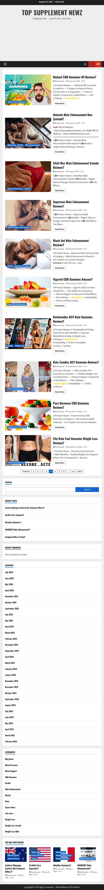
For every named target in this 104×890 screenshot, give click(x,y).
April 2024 (9, 656)
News (7, 801)
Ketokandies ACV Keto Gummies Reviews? (28, 333)
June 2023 (9, 717)
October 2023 (10, 693)
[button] (5, 64)
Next (80, 471)
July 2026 (9, 572)
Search (8, 482)
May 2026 (9, 584)
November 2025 (11, 596)
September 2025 (12, 608)
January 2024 (10, 674)
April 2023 (9, 729)
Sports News (10, 807)
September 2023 (12, 699)
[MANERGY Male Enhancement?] (88, 854)
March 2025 (10, 632)
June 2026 (9, 578)
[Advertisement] (52, 39)
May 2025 (9, 620)
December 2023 (11, 681)
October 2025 (10, 602)
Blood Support (11, 771)
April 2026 (9, 590)
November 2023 (11, 687)
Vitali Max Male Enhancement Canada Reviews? (28, 176)
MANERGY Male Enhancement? (17, 529)
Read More (60, 104)
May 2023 (9, 723)
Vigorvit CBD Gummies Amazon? (28, 292)
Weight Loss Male (12, 831)
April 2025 (9, 626)
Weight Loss (19, 346)
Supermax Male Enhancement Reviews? (28, 215)
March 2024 (10, 662)
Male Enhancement (32, 145)
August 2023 (10, 705)
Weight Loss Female (13, 825)
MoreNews (61, 887)
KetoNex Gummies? (13, 522)
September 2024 (12, 650)
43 (73, 471)
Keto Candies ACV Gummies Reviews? (28, 376)
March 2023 (10, 735)
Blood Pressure (11, 765)
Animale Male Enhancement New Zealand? (28, 133)
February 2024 (11, 668)
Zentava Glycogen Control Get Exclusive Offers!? (25, 507)
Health (23, 102)
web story (9, 813)
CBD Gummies (13, 102)
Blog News (12, 145)
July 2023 (9, 711)
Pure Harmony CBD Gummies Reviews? (28, 415)
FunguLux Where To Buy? (15, 536)
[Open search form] (85, 64)
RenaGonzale (59, 81)
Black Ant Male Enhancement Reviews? (28, 254)
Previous (26, 471)
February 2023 (11, 741)
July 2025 (9, 614)
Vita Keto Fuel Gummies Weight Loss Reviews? (28, 450)
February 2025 (11, 638)
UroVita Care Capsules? (14, 514)
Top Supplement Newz (52, 12)
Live (98, 64)
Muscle (8, 795)
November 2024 (11, 644)
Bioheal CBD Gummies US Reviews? (28, 90)
